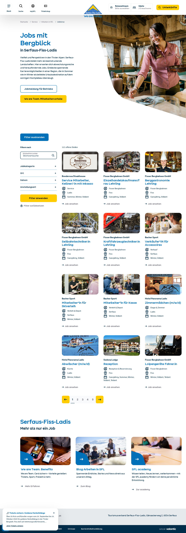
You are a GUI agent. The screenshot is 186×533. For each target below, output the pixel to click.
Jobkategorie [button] (27, 166)
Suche (20, 11)
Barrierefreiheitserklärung (91, 529)
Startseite (24, 22)
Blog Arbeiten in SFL (90, 469)
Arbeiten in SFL (47, 22)
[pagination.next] (99, 399)
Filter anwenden (38, 198)
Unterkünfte (169, 7)
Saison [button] (23, 180)
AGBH (59, 529)
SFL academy (141, 469)
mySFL (33, 11)
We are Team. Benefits (37, 469)
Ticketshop (45, 11)
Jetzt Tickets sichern (14, 526)
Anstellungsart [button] (28, 187)
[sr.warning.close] (54, 513)
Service (35, 22)
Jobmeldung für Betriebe (38, 89)
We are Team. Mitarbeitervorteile (43, 99)
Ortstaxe (71, 529)
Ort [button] (22, 173)
